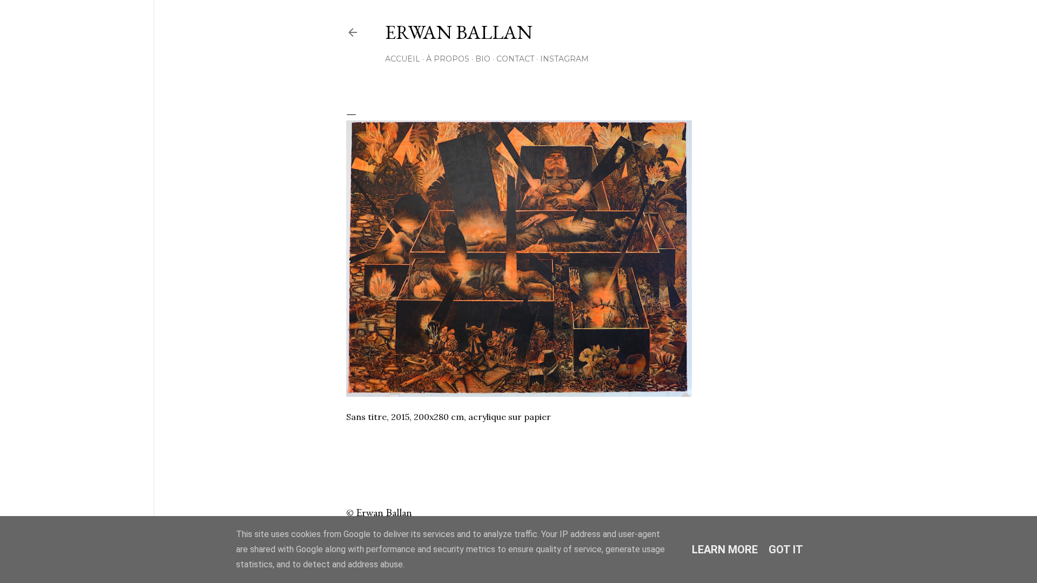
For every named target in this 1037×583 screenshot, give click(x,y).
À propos (447, 59)
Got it (786, 549)
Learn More (725, 549)
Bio (482, 59)
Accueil (402, 59)
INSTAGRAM (564, 59)
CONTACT (515, 59)
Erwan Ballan (459, 32)
